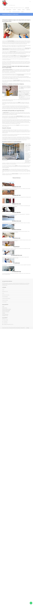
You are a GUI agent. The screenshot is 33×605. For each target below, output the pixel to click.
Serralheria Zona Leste (16, 221)
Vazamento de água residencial (6, 310)
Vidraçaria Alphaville (16, 212)
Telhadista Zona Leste (16, 186)
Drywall (23, 9)
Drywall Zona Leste (16, 238)
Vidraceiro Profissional (5, 300)
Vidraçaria (19, 9)
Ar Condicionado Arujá (16, 271)
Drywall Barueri (16, 246)
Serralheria (28, 9)
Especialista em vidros (5, 291)
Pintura (3, 293)
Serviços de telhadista (5, 296)
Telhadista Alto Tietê (16, 195)
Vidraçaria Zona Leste (16, 203)
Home (4, 9)
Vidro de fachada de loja (5, 314)
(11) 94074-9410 (6, 7)
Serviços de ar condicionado (5, 311)
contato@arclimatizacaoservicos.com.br (19, 7)
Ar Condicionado (8, 9)
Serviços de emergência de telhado (6, 309)
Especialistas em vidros (5, 315)
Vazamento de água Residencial (6, 298)
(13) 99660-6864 (11, 7)
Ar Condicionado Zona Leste (16, 255)
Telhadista (14, 9)
